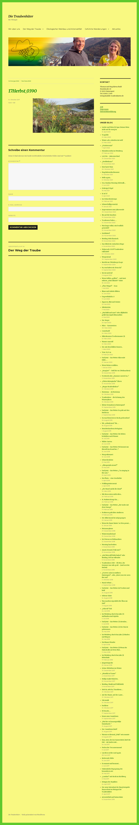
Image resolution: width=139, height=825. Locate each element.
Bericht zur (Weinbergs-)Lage (112, 262)
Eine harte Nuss (107, 167)
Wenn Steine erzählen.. (110, 365)
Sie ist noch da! (107, 273)
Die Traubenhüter (20, 16)
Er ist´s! (104, 194)
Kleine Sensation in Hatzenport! (113, 405)
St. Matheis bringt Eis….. (110, 500)
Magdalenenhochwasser (111, 172)
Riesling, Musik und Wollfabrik (113, 684)
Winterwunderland (109, 534)
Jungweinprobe (107, 663)
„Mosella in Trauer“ (109, 673)
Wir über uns (14, 29)
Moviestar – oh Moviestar (111, 392)
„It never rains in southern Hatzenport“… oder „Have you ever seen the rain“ (116, 575)
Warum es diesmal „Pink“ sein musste (115, 735)
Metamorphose (107, 529)
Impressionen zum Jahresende (113, 210)
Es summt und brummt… (111, 764)
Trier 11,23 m (106, 352)
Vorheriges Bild (13, 81)
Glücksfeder (106, 307)
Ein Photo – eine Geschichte (112, 478)
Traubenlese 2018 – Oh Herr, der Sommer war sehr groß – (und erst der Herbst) (116, 565)
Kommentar (14, 161)
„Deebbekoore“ (107, 162)
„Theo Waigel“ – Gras (109, 286)
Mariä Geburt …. (107, 583)
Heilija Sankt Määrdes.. (110, 679)
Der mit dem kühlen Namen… (112, 347)
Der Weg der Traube (32, 29)
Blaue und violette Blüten (111, 291)
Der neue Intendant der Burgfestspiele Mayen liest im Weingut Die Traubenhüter (116, 789)
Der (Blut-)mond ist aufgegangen (114, 518)
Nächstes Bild (26, 81)
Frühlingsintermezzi (109, 483)
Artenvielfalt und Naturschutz (112, 797)
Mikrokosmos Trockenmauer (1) (113, 336)
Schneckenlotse (107, 460)
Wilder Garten (107, 442)
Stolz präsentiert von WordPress (33, 815)
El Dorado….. (106, 711)
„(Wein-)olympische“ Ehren (112, 381)
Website (12, 215)
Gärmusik (105, 700)
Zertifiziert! (106, 233)
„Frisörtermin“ (107, 145)
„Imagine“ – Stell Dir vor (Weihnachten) (116, 371)
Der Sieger (105, 320)
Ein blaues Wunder (108, 642)
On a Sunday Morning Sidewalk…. (114, 183)
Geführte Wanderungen (96, 29)
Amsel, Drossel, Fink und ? (111, 550)
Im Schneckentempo (109, 199)
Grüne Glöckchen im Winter (112, 668)
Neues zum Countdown (110, 716)
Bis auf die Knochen (109, 215)
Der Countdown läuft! (109, 729)
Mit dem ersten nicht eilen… (112, 494)
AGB (101, 107)
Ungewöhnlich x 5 (108, 297)
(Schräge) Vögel (107, 188)
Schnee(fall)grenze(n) (109, 204)
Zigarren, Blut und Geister (111, 302)
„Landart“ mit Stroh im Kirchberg (114, 776)
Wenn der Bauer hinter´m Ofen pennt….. (116, 523)
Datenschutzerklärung (108, 111)
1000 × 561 (11, 103)
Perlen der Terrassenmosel (112, 747)
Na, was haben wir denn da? (112, 268)
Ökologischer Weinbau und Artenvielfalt (64, 29)
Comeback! (106, 331)
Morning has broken (109, 545)
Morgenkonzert (107, 454)
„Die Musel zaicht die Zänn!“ (112, 489)
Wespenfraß (106, 257)
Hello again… (106, 178)
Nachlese (105, 706)
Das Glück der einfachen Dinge (113, 244)
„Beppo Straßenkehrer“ (110, 387)
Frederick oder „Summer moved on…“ (115, 376)
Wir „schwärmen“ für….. (110, 423)
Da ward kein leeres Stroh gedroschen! (115, 418)
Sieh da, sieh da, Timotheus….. (112, 689)
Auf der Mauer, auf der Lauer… (112, 695)
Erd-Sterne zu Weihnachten (111, 539)
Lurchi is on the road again (111, 753)
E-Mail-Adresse (15, 205)
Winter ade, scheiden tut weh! (112, 140)
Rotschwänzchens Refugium (112, 429)
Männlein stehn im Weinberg (112, 151)
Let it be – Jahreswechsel (111, 156)
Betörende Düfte (108, 758)
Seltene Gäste (107, 596)
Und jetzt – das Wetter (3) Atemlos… (114, 622)
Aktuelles (116, 29)
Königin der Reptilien (109, 782)
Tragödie (105, 135)
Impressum (104, 109)
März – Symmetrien (109, 326)
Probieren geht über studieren (112, 512)
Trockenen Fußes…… (109, 220)
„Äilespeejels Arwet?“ (109, 465)
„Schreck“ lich (107, 609)
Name (10, 194)
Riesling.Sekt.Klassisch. (110, 239)
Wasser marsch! (107, 342)
